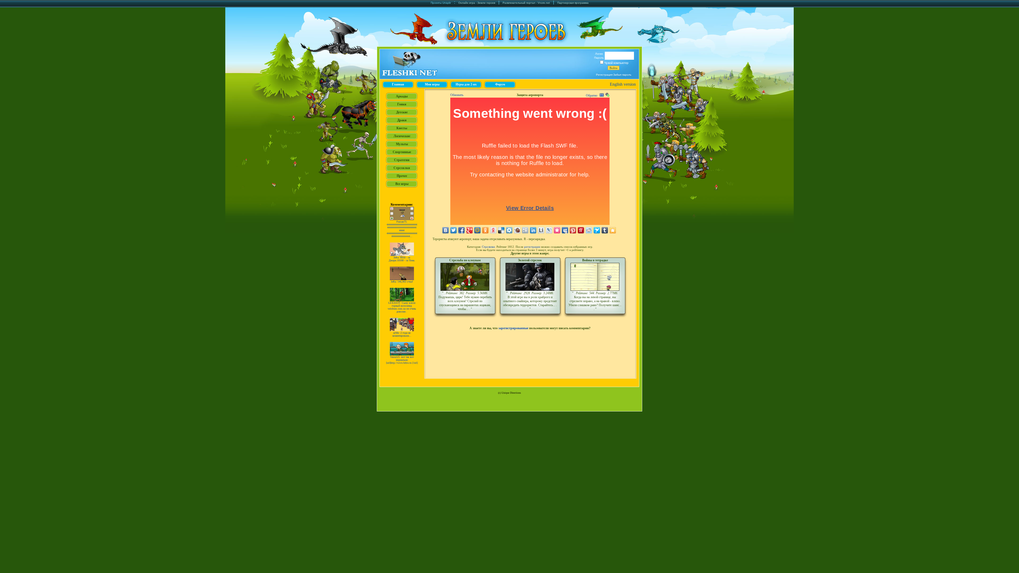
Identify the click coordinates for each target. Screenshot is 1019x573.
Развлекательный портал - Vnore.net (526, 2)
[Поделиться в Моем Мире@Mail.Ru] (477, 230)
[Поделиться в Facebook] (461, 230)
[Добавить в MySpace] (565, 230)
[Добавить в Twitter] (453, 230)
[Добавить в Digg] (525, 230)
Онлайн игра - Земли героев (476, 2)
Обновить (456, 95)
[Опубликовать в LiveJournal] (549, 230)
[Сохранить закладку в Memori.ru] (557, 230)
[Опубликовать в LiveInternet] (541, 230)
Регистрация (604, 74)
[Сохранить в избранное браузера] (613, 230)
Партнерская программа (573, 2)
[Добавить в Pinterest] (573, 230)
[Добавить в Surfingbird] (597, 230)
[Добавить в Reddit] (589, 230)
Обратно (591, 95)
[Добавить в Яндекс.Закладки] (493, 230)
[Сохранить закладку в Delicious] (501, 230)
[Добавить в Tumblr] (605, 230)
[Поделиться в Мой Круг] (509, 230)
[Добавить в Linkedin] (533, 230)
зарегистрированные (513, 328)
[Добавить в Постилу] (581, 230)
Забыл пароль (622, 74)
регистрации (532, 246)
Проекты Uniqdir (441, 2)
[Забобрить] (517, 230)
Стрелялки (488, 246)
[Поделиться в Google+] (469, 230)
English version (623, 84)
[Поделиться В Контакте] (445, 230)
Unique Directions (511, 392)
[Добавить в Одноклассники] (485, 230)
